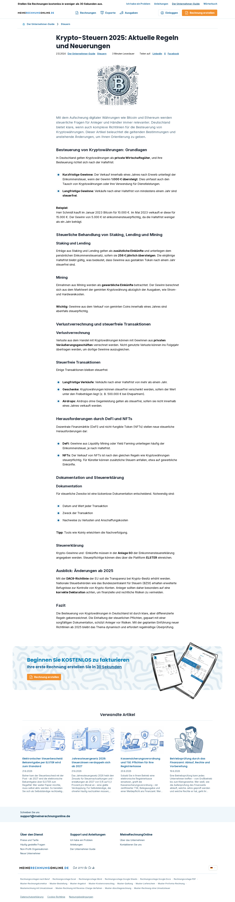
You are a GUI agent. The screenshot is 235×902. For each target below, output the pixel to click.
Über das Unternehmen (132, 840)
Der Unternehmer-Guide (186, 3)
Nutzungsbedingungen (81, 896)
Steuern (65, 24)
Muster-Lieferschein (145, 883)
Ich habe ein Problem (138, 3)
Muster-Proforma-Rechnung (171, 883)
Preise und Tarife (29, 840)
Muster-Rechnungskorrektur (33, 883)
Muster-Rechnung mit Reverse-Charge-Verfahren (79, 888)
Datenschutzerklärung (31, 896)
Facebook (173, 53)
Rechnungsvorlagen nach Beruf (35, 879)
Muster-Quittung (125, 883)
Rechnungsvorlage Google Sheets (121, 879)
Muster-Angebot (78, 883)
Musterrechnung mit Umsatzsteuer (36, 888)
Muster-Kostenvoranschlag (101, 883)
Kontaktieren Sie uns (131, 844)
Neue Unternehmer (30, 853)
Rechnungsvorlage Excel (64, 879)
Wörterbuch (210, 3)
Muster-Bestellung (58, 883)
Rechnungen (88, 12)
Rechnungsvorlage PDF (185, 879)
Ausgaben (131, 12)
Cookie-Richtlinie (56, 896)
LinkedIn (157, 53)
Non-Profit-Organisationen (34, 849)
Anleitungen (161, 3)
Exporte (110, 12)
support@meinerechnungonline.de (45, 816)
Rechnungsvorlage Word (90, 879)
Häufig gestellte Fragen (32, 844)
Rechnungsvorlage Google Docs (155, 879)
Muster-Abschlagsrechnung (118, 888)
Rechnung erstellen (46, 677)
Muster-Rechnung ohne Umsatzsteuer (152, 888)
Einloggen (171, 12)
